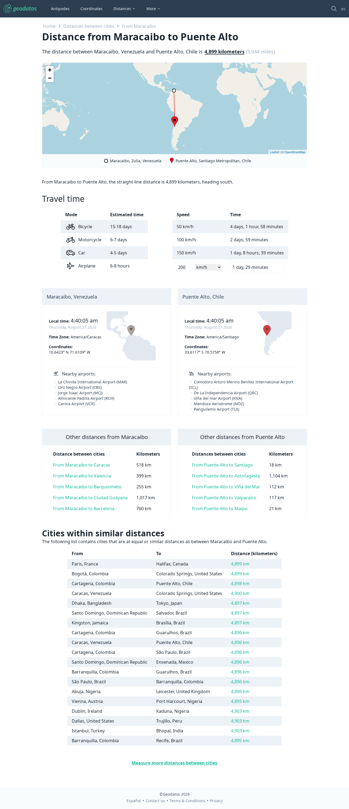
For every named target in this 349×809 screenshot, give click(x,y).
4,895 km (240, 701)
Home (49, 26)
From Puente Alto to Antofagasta (226, 476)
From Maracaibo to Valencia (82, 476)
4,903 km (240, 711)
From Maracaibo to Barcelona (84, 509)
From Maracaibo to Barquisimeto (87, 487)
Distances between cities (88, 26)
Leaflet (274, 152)
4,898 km (240, 584)
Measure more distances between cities (174, 763)
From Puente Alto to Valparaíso (224, 498)
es (343, 9)
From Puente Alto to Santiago (222, 465)
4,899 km (240, 564)
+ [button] (50, 70)
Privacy (216, 800)
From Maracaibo (139, 26)
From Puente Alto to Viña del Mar (226, 487)
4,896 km (240, 633)
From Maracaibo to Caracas (81, 465)
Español (134, 800)
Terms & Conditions (187, 800)
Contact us (155, 800)
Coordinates (91, 8)
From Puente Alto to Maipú (220, 509)
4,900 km (240, 593)
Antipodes (60, 8)
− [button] (50, 78)
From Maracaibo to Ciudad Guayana (90, 498)
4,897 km (240, 603)
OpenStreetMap (294, 152)
